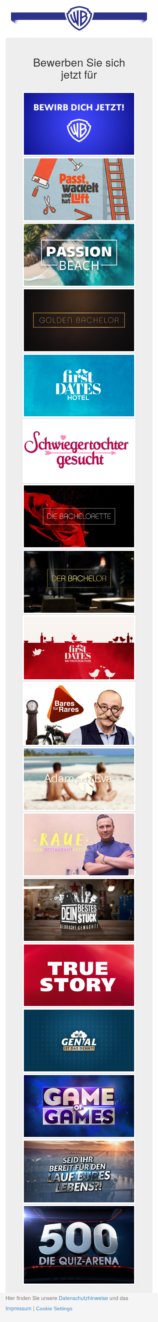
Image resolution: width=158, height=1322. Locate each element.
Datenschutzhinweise (83, 1298)
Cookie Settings (54, 1308)
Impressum (19, 1308)
